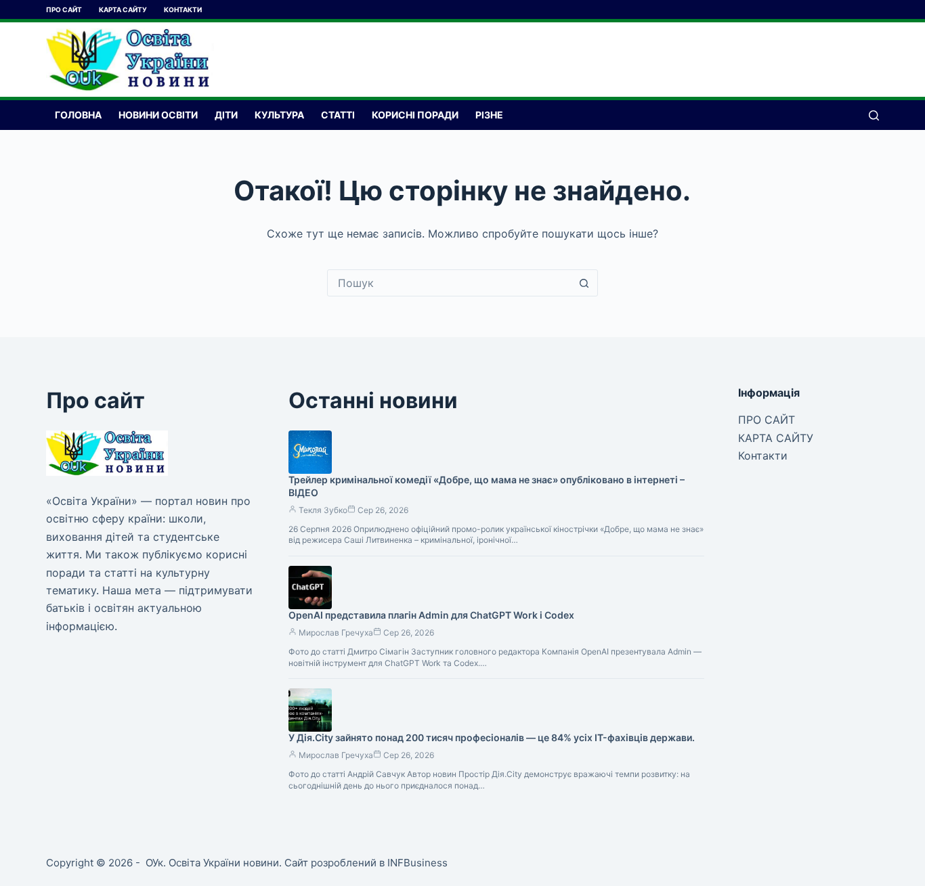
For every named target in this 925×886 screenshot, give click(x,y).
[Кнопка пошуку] (584, 283)
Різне (489, 114)
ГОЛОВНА (78, 114)
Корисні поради (415, 114)
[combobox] (450, 282)
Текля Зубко (323, 510)
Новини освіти (158, 114)
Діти (226, 114)
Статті (338, 114)
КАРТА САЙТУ (123, 9)
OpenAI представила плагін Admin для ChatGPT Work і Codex (431, 615)
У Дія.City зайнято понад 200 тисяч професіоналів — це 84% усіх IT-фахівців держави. (491, 737)
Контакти (183, 9)
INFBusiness (417, 862)
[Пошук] (874, 115)
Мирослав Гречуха (336, 632)
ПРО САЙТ (64, 9)
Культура (279, 114)
